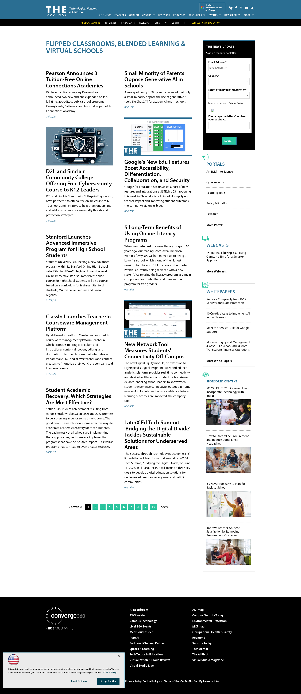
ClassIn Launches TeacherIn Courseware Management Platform (78, 322)
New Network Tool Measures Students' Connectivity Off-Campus (154, 350)
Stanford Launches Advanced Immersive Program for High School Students (75, 246)
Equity (175, 22)
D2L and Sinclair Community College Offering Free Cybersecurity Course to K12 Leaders (79, 180)
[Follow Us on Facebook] (236, 7)
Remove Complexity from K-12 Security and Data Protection (226, 301)
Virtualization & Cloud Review (150, 660)
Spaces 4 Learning (142, 649)
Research (164, 15)
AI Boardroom (139, 610)
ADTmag (198, 610)
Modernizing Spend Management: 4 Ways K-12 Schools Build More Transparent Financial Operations (228, 346)
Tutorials (111, 22)
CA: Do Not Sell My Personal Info (199, 681)
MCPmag (198, 626)
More (247, 15)
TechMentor (200, 649)
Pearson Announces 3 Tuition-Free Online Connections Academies (74, 79)
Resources (195, 15)
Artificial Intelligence (219, 171)
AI (166, 22)
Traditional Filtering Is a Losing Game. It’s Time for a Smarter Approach (226, 256)
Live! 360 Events (141, 626)
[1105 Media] (67, 647)
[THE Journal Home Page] (72, 10)
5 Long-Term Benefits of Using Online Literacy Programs (152, 233)
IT (185, 22)
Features (120, 15)
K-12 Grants (128, 22)
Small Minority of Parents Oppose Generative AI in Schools (154, 79)
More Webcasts (216, 271)
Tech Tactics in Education (146, 654)
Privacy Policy (236, 103)
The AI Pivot (200, 654)
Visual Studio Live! (142, 665)
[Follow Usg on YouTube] (246, 8)
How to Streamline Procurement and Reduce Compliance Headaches (227, 439)
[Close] (119, 656)
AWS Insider (138, 615)
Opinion (134, 15)
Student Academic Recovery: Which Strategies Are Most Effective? (78, 395)
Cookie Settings (79, 681)
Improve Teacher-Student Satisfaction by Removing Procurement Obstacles (223, 531)
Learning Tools (215, 193)
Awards (147, 15)
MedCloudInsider (141, 632)
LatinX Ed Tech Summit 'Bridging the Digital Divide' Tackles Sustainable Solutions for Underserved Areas (157, 434)
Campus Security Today (207, 615)
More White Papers (219, 361)
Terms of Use (171, 681)
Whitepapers (220, 291)
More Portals (214, 225)
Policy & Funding (217, 203)
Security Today (202, 643)
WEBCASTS (217, 245)
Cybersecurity (215, 182)
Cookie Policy (151, 681)
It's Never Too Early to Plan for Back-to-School (225, 485)
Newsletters (232, 15)
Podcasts (179, 15)
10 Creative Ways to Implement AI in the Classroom (228, 315)
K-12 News (105, 15)
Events (213, 15)
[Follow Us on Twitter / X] (241, 8)
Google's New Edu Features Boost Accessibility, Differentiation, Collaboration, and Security (157, 171)
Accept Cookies (108, 681)
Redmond (198, 638)
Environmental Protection (209, 621)
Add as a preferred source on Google (214, 7)
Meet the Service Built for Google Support (227, 330)
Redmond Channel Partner (147, 643)
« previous (76, 507)
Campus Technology (143, 621)
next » (165, 507)
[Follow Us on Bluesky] (231, 8)
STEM (157, 22)
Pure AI (134, 638)
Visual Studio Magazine (208, 660)
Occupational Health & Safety (212, 632)
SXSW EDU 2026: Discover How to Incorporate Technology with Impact (228, 392)
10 (153, 507)
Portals (215, 164)
